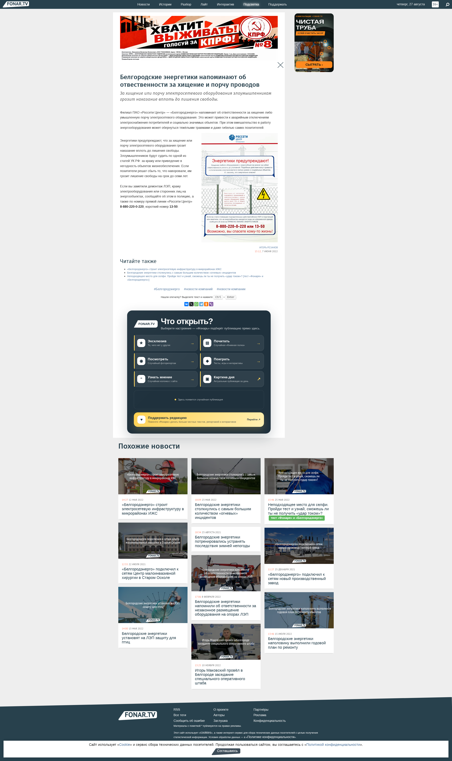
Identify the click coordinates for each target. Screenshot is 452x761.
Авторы (219, 715)
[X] (191, 304)
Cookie (124, 744)
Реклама (260, 715)
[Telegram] (201, 304)
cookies (205, 732)
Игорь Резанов (268, 247)
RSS (177, 709)
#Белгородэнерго (167, 289)
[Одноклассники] (206, 304)
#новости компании (231, 289)
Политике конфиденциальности (270, 737)
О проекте (220, 709)
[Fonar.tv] (16, 4)
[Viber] (211, 304)
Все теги (180, 715)
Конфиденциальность (270, 721)
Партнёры (261, 709)
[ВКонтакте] (186, 304)
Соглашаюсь (227, 750)
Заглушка (220, 721)
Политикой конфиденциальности (333, 744)
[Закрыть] (280, 65)
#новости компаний (198, 289)
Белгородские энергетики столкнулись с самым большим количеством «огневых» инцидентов (181, 272)
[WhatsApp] (196, 304)
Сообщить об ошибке (189, 721)
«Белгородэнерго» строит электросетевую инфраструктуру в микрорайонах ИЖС (174, 269)
